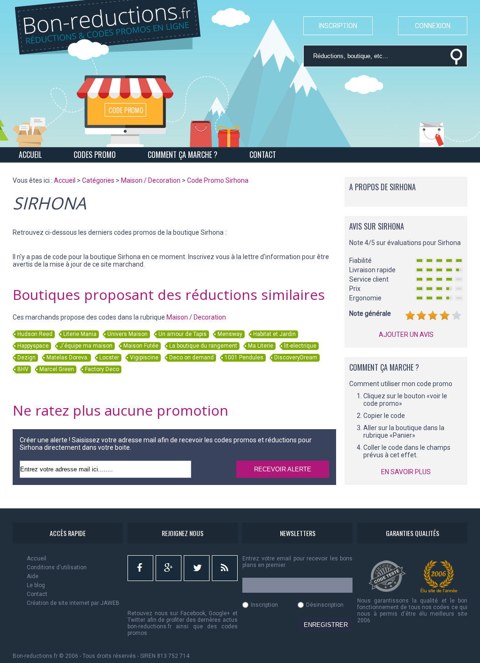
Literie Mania (80, 334)
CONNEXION (432, 26)
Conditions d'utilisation (57, 567)
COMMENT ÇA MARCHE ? (183, 154)
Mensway (230, 334)
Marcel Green (56, 369)
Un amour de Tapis (182, 334)
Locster (109, 357)
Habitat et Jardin (274, 334)
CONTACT (262, 154)
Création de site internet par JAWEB (73, 603)
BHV (23, 369)
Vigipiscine (144, 357)
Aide (32, 576)
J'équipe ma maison (86, 346)
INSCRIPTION (338, 26)
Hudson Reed (34, 334)
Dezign (26, 357)
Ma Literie (260, 346)
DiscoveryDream (295, 357)
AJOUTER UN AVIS (406, 334)
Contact (37, 594)
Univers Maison (127, 334)
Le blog (36, 585)
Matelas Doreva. (67, 357)
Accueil (36, 558)
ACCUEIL (30, 154)
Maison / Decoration (196, 317)
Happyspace (33, 346)
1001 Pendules (244, 357)
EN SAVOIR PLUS (406, 472)
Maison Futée (140, 346)
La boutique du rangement (203, 346)
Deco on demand (191, 357)
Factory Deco (102, 369)
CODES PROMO (95, 154)
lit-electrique (300, 346)
